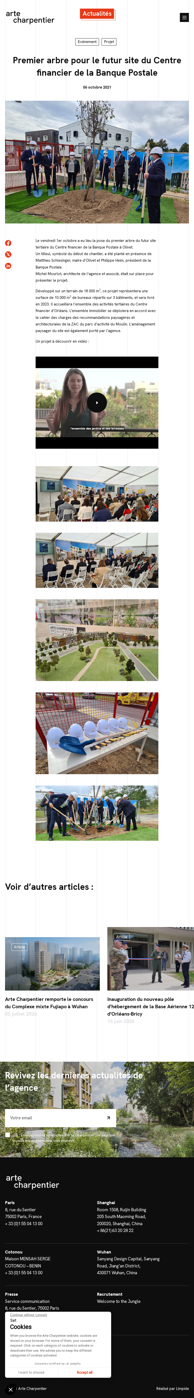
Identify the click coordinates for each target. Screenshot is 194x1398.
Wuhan (104, 1252)
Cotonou (13, 1252)
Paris (10, 1202)
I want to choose (31, 1372)
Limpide (182, 1388)
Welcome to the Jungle (118, 1301)
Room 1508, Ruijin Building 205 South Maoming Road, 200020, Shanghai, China (121, 1216)
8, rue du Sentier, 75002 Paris (32, 1308)
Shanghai (106, 1202)
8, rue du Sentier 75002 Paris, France (23, 1213)
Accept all (84, 1372)
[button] (11, 1389)
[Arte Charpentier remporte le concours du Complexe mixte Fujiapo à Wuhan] (52, 964)
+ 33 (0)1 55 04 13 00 (23, 1223)
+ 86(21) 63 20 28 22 (115, 1230)
